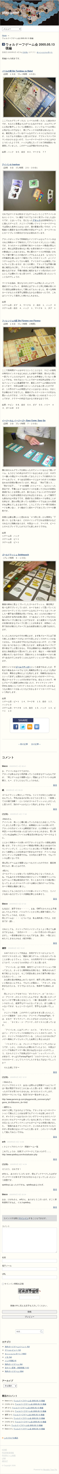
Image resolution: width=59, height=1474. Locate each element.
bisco (5, 766)
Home (4, 35)
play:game (10, 12)
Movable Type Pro (50, 1469)
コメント (6, 1226)
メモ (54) (8, 1357)
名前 (4, 1257)
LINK (4, 1458)
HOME (4, 1450)
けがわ (25, 52)
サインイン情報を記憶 (14, 1283)
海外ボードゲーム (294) (14, 1371)
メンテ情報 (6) (10, 1360)
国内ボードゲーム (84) (14, 1364)
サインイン (24, 1218)
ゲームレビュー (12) (13, 1350)
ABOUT (5, 1461)
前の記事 (24, 744)
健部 (4, 947)
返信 (55, 785)
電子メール (7, 1265)
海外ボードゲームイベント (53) (17, 1346)
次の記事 (35, 744)
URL (4, 1274)
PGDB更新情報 (8, 1452)
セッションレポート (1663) (15, 1353)
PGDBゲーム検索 (9, 1455)
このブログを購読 (11, 1438)
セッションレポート (45, 52)
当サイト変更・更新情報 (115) (17, 1367)
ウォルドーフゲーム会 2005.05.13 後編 (29, 1400)
